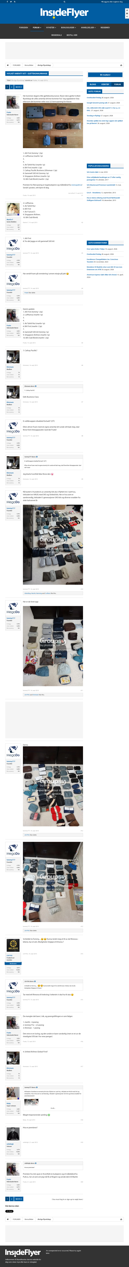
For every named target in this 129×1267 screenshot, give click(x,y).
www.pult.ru (76, 185)
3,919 (18, 968)
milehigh (10, 1144)
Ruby (9, 1103)
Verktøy (105, 84)
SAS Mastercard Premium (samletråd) (101, 185)
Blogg (93, 84)
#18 (82, 1120)
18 (19, 377)
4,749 (18, 260)
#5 (82, 343)
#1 (82, 195)
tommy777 (11, 255)
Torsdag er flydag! (94, 115)
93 (19, 229)
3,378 (18, 1149)
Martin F (10, 219)
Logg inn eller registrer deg (112, 2)
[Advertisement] (105, 144)
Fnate (35, 80)
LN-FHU (27, 695)
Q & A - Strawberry (94, 192)
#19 (82, 1142)
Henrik (33, 593)
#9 (82, 479)
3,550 (18, 118)
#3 (82, 253)
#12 (82, 831)
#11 (82, 690)
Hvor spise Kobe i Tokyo (96, 249)
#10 (82, 589)
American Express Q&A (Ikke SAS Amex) (102, 275)
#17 (82, 1066)
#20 (82, 1182)
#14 (82, 954)
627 (19, 225)
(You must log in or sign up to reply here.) (67, 1199)
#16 (82, 1041)
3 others (47, 593)
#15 (82, 1000)
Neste (18, 87)
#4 (82, 288)
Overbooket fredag (94, 97)
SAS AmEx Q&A (93, 172)
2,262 (18, 1109)
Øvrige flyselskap (18, 80)
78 (19, 372)
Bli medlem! (105, 74)
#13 (82, 926)
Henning (39, 593)
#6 (82, 365)
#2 (82, 222)
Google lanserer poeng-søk (97, 103)
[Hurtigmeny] (121, 65)
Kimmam (10, 367)
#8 (82, 436)
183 (19, 122)
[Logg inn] (127, 16)
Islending (28, 593)
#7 (82, 402)
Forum (117, 84)
